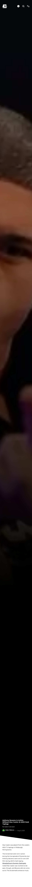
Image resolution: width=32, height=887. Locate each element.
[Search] (23, 6)
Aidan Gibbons (9, 830)
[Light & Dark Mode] (18, 6)
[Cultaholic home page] (9, 6)
